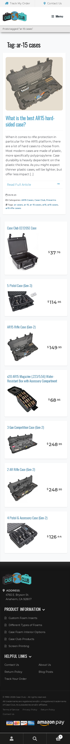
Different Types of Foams (25, 625)
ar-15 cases (35, 204)
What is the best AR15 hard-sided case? (30, 121)
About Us (45, 664)
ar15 (44, 204)
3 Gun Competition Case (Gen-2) (25, 427)
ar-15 (26, 204)
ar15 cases (52, 204)
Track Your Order (15, 678)
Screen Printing (19, 646)
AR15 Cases (27, 200)
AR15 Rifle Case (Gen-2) (21, 326)
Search (35, 738)
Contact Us (54, 3)
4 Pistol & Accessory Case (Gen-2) (27, 517)
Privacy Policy (30, 709)
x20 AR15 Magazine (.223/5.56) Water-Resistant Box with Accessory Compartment (32, 378)
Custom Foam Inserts (23, 618)
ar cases (18, 204)
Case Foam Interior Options (27, 632)
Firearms (51, 200)
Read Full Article (19, 184)
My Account (11, 738)
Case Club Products (21, 639)
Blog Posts (46, 671)
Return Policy (13, 671)
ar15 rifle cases (13, 208)
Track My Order (19, 3)
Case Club (39, 200)
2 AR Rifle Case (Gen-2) (21, 469)
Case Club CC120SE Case (21, 227)
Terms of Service (11, 709)
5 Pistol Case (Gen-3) (19, 285)
